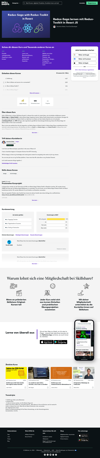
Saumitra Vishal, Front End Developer (67, 26)
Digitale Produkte (64, 436)
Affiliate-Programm (29, 434)
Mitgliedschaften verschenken (67, 434)
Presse (8, 439)
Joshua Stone (54, 387)
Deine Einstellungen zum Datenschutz (65, 450)
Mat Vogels (31, 387)
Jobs (8, 436)
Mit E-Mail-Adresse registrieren (84, 70)
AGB (53, 450)
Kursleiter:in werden (47, 436)
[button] (19, 3)
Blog (8, 441)
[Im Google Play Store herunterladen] (61, 342)
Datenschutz (47, 450)
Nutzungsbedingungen (78, 73)
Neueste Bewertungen (36, 235)
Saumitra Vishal (12, 141)
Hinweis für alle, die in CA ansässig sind (50, 451)
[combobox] (42, 3)
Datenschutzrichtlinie (90, 73)
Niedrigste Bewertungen (22, 235)
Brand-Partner (28, 436)
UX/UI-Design (13, 173)
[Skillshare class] (16, 373)
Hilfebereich (45, 439)
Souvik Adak (9, 245)
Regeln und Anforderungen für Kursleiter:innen (49, 442)
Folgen (17, 141)
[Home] (6, 3)
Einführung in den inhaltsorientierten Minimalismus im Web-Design (61, 384)
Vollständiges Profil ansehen (9, 163)
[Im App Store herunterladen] (46, 342)
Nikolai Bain (76, 387)
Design (4, 173)
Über (8, 434)
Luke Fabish (9, 387)
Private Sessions (64, 439)
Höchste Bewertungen (8, 235)
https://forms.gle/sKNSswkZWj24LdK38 (13, 194)
